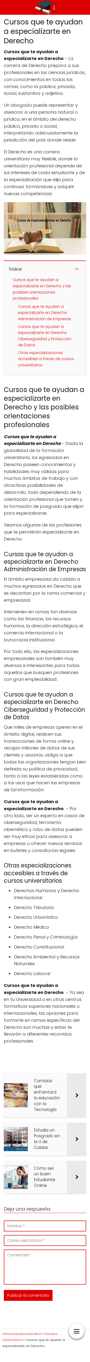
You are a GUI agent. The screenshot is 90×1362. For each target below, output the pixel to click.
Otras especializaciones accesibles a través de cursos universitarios (46, 359)
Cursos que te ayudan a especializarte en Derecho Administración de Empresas (44, 313)
